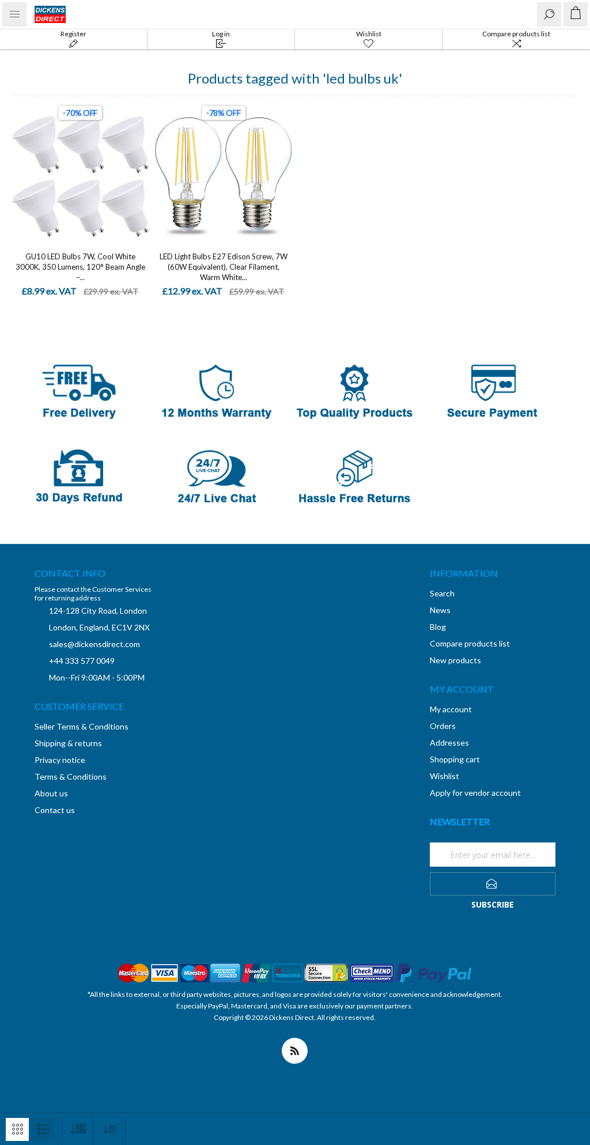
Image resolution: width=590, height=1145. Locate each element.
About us (51, 793)
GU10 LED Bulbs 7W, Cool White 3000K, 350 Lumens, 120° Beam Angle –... (80, 267)
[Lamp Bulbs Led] (224, 176)
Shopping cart (455, 759)
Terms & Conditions (71, 776)
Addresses (449, 742)
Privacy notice (60, 760)
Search (442, 593)
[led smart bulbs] (80, 176)
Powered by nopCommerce (294, 1029)
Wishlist (444, 776)
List (43, 1129)
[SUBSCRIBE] (492, 883)
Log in (221, 33)
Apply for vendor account (475, 793)
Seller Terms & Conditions (81, 726)
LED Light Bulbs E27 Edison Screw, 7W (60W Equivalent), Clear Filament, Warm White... (224, 267)
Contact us (55, 810)
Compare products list (516, 33)
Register (73, 33)
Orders (443, 726)
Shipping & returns (68, 743)
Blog (438, 627)
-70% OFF (80, 113)
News (440, 610)
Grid (17, 1129)
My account (451, 709)
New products (455, 660)
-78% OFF (223, 113)
